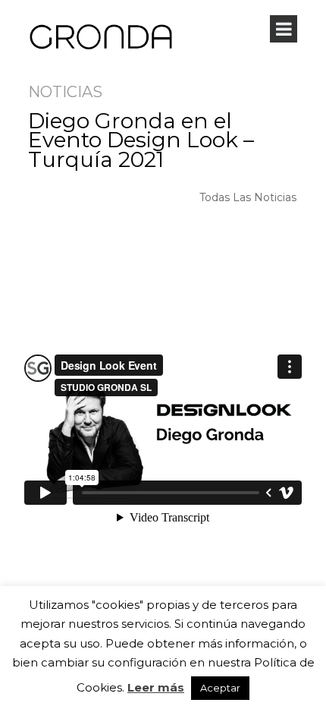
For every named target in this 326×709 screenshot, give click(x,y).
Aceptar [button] (220, 688)
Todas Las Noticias (247, 197)
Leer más (155, 687)
